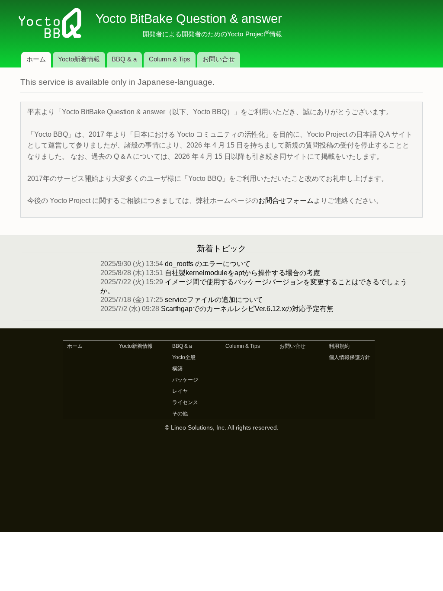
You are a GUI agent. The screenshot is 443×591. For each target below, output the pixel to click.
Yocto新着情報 (79, 59)
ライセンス (185, 402)
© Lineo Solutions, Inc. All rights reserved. (222, 427)
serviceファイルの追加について (214, 299)
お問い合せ (218, 59)
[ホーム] (53, 24)
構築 (177, 369)
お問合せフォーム (286, 200)
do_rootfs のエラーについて (207, 263)
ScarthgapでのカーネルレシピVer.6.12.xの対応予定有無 (247, 308)
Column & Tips (169, 59)
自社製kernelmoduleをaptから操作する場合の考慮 (242, 272)
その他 (180, 414)
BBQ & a (124, 59)
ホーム (36, 59)
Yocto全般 (184, 357)
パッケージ (185, 380)
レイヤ (180, 391)
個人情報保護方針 (349, 357)
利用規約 (339, 346)
